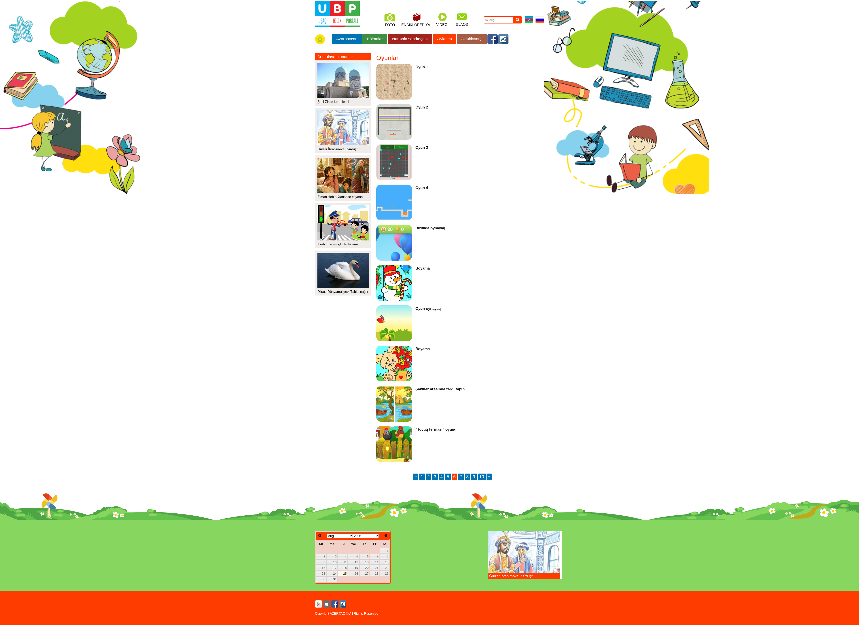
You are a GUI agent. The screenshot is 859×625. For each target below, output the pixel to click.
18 (345, 568)
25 (345, 573)
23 (323, 573)
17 (335, 568)
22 (387, 568)
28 (376, 573)
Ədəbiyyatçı (472, 39)
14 (376, 562)
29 (387, 573)
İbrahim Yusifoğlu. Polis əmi (337, 244)
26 (356, 573)
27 (367, 573)
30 (323, 579)
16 (323, 568)
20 (367, 568)
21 (376, 568)
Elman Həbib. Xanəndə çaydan (340, 197)
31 (335, 579)
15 (387, 562)
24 (335, 573)
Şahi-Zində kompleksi (333, 102)
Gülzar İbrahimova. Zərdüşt (337, 149)
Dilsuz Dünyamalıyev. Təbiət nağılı (342, 291)
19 (356, 568)
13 (367, 562)
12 (356, 562)
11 (345, 562)
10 (481, 476)
